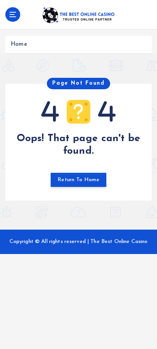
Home (19, 44)
